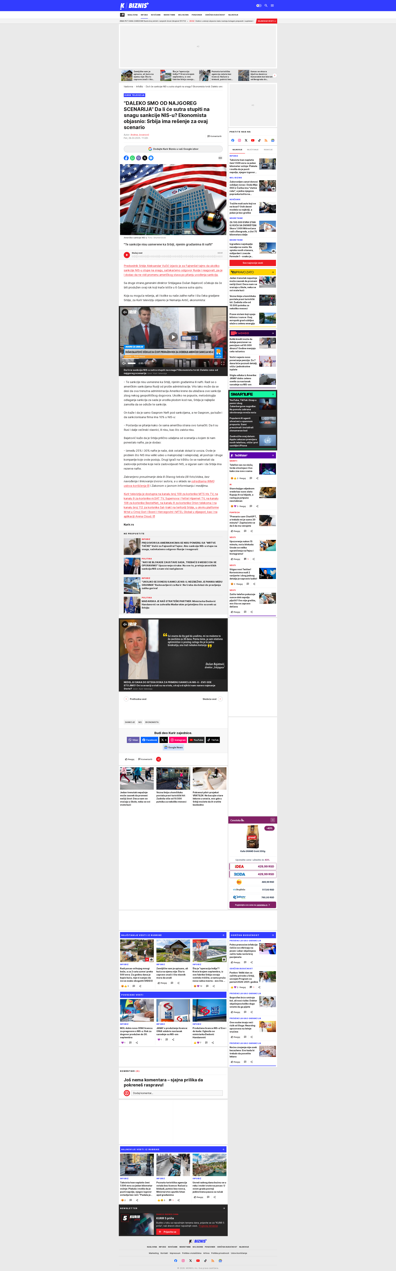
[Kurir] (134, 6)
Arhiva (206, 1253)
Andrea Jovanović (140, 134)
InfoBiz (139, 86)
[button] (214, 136)
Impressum (175, 1253)
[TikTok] (259, 140)
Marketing (154, 1253)
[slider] (132, 363)
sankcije (130, 722)
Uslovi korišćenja (239, 1253)
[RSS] (266, 140)
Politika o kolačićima (191, 1253)
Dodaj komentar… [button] (143, 1093)
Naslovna (128, 86)
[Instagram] (239, 140)
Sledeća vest (210, 699)
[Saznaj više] (224, 1208)
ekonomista (152, 722)
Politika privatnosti (220, 1253)
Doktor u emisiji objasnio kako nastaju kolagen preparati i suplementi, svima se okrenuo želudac (167, 21)
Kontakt (164, 1253)
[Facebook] (233, 140)
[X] (246, 140)
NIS (140, 722)
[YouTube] (253, 140)
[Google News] (272, 140)
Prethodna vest (138, 699)
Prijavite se (170, 1232)
